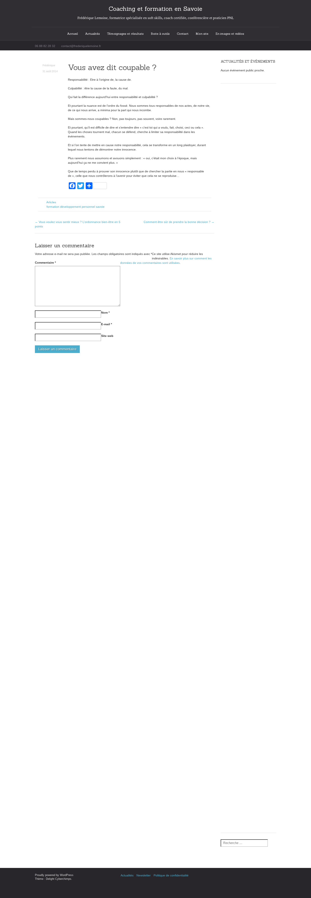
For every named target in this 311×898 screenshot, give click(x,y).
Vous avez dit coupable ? (112, 67)
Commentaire (45, 262)
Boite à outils (160, 34)
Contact (183, 34)
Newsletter (143, 875)
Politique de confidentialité (171, 875)
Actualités (92, 34)
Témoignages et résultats (125, 34)
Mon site (202, 34)
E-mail (106, 324)
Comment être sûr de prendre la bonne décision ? (179, 222)
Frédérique (49, 65)
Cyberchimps (63, 878)
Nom (105, 312)
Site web (107, 336)
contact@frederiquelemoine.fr (81, 46)
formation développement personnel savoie (76, 206)
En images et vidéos (230, 34)
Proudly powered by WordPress (54, 875)
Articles (51, 202)
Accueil (72, 34)
